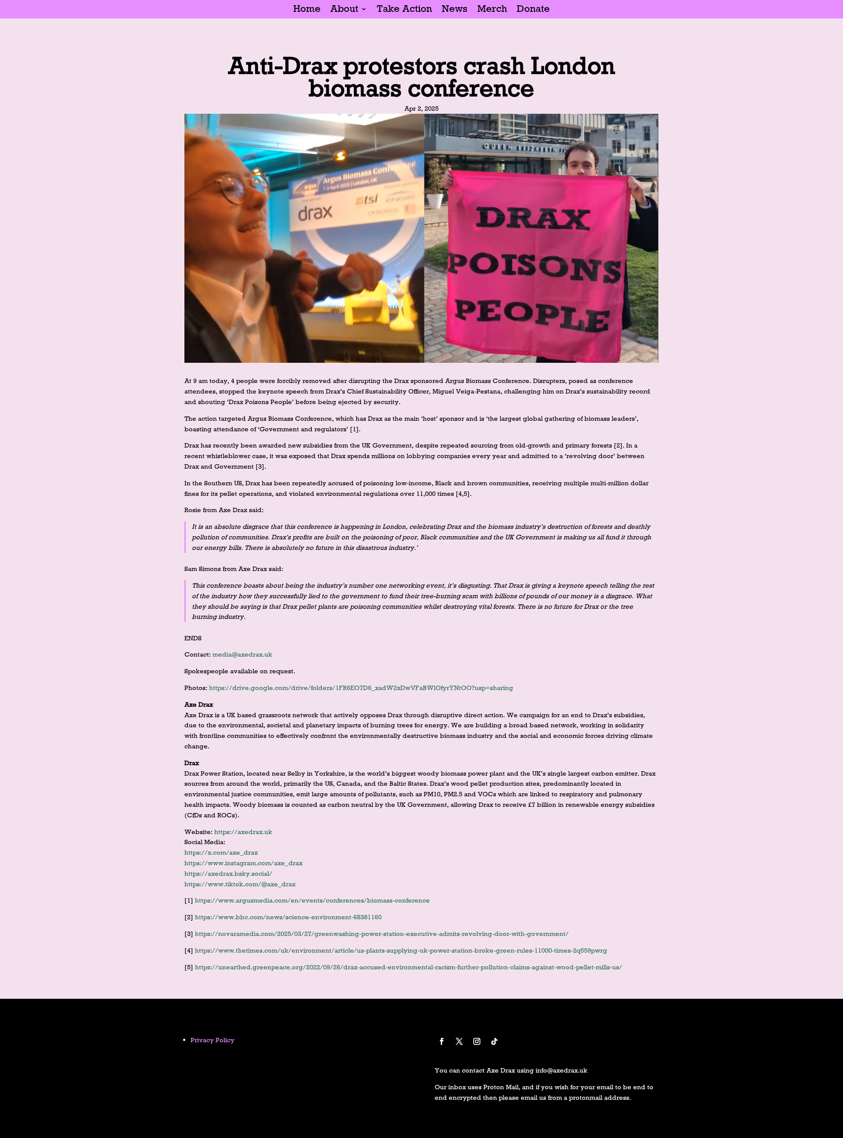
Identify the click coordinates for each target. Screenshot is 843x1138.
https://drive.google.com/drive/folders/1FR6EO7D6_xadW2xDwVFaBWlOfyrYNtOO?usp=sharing (361, 687)
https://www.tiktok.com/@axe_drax (239, 884)
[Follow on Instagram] (477, 1041)
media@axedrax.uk (242, 654)
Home (307, 10)
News (455, 10)
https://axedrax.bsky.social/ (228, 873)
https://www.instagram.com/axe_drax (243, 863)
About (344, 10)
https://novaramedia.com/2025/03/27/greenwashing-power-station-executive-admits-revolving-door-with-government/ (382, 933)
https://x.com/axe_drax (221, 852)
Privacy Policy (212, 1040)
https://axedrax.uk (243, 831)
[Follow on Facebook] (442, 1041)
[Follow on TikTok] (494, 1041)
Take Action (404, 10)
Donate (533, 10)
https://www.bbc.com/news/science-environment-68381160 (288, 917)
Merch (492, 10)
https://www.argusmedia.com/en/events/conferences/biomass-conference (312, 900)
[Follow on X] (459, 1041)
